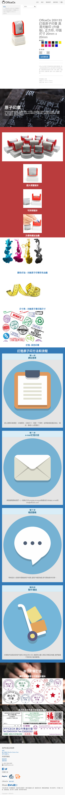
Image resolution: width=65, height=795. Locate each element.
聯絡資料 (4, 759)
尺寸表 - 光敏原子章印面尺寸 (32, 308)
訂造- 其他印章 (32, 345)
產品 (4, 6)
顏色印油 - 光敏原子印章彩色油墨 (32, 272)
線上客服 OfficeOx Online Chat (10, 752)
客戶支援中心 (5, 754)
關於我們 (11, 781)
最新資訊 (4, 761)
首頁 (3, 750)
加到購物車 (44, 57)
